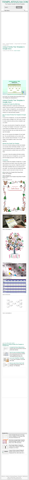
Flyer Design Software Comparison (16, 445)
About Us (3, 476)
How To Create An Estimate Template (17, 352)
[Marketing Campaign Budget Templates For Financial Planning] (5, 443)
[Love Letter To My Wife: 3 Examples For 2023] (6, 361)
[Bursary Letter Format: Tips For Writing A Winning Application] (6, 366)
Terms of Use (18, 477)
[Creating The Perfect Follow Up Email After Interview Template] (6, 350)
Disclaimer (20, 476)
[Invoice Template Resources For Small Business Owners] (5, 438)
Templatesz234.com (15, 1)
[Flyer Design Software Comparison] (5, 448)
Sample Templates (9, 43)
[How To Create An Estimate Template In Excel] (6, 355)
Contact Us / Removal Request (11, 476)
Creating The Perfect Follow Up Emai (17, 347)
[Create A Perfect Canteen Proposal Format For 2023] (5, 451)
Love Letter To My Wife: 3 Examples (17, 358)
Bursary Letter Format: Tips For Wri (17, 363)
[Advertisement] (14, 26)
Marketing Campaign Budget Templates (17, 440)
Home (4, 43)
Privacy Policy (13, 477)
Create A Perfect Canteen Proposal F (16, 450)
